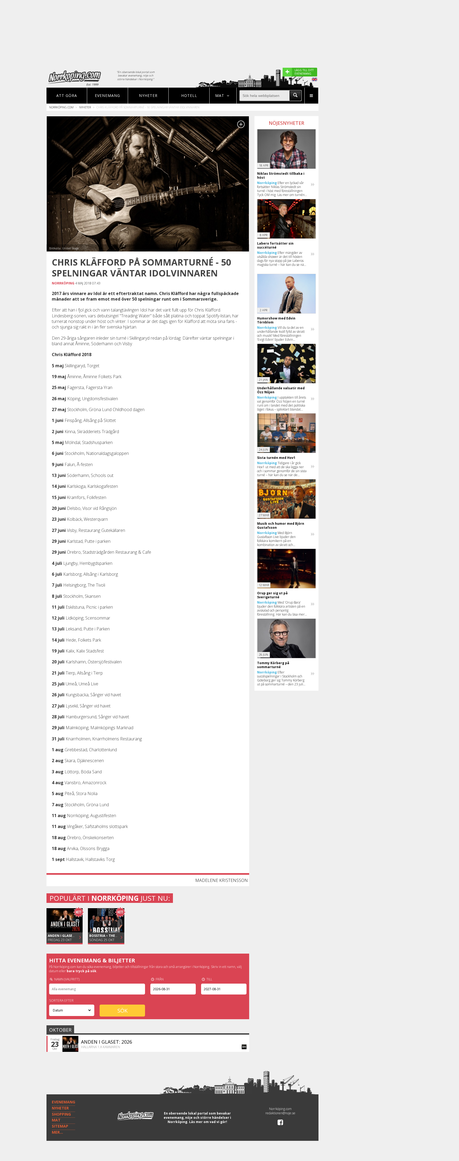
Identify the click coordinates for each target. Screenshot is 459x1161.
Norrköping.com (61, 107)
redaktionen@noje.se (280, 1113)
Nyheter (148, 95)
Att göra (66, 95)
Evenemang (107, 95)
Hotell (189, 95)
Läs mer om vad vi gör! (208, 1122)
